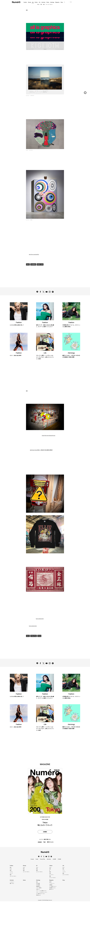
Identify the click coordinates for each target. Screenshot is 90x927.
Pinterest (53, 294)
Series (47, 2)
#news (28, 264)
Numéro (16, 2)
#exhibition (33, 264)
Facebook (40, 294)
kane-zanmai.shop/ (40, 632)
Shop (62, 2)
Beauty (29, 2)
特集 (41, 4)
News (38, 4)
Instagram (50, 294)
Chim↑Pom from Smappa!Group (49, 448)
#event (40, 649)
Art (32, 2)
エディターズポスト (49, 4)
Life (39, 2)
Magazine (57, 2)
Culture (36, 2)
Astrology (52, 2)
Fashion (25, 2)
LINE (36, 294)
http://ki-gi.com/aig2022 (34, 254)
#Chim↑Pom (34, 649)
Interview (43, 2)
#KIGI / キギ (40, 264)
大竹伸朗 (41, 800)
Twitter (43, 294)
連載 (44, 4)
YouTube (47, 294)
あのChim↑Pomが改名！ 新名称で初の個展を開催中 (41, 463)
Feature (31, 786)
